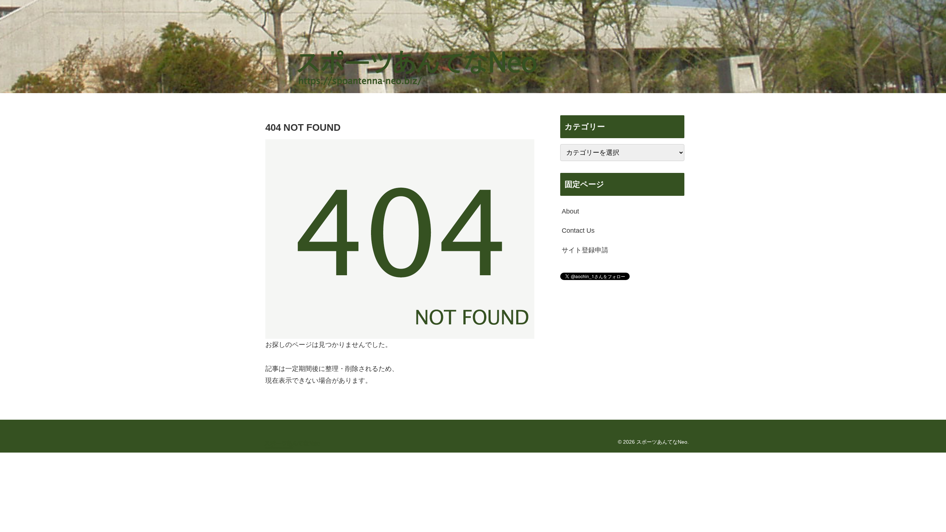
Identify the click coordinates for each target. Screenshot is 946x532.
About (570, 211)
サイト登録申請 (585, 250)
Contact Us (578, 230)
